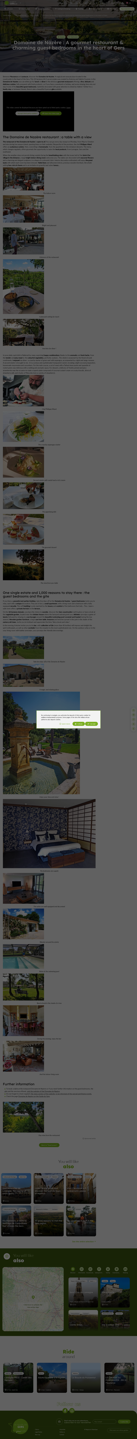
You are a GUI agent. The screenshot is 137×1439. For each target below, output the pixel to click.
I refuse (79, 724)
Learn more (66, 724)
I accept (92, 724)
